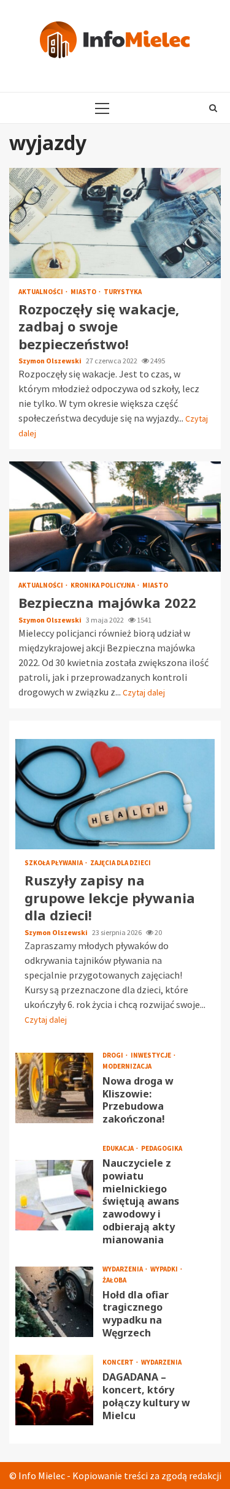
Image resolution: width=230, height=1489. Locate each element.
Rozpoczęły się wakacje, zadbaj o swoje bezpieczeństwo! (115, 223)
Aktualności (41, 292)
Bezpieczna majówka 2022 (115, 516)
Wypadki (164, 1269)
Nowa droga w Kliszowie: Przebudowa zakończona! (54, 1088)
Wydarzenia (123, 1269)
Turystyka (123, 292)
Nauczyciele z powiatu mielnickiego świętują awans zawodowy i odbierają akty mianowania (54, 1195)
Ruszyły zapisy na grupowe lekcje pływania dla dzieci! (115, 794)
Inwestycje (151, 1055)
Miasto (84, 292)
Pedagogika (161, 1148)
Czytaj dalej (144, 692)
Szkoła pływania (54, 863)
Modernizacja (126, 1066)
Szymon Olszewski (50, 360)
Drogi (113, 1055)
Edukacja (118, 1148)
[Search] (213, 107)
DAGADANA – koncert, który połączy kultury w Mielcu (54, 1390)
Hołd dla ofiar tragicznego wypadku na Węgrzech (54, 1302)
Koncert (118, 1362)
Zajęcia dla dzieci (120, 863)
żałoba (114, 1280)
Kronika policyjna (103, 585)
